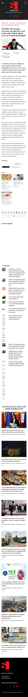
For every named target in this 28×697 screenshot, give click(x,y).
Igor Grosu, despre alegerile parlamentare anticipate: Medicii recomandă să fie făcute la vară (16, 363)
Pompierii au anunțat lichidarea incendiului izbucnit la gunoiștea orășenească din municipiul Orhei (13, 616)
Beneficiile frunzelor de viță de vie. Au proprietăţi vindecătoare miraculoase (16, 303)
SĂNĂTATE (6, 46)
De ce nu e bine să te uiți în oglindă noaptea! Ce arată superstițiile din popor (15, 317)
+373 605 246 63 (5, 676)
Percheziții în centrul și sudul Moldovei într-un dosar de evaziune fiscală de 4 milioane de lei (14, 646)
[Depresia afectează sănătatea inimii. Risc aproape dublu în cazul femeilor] (18, 177)
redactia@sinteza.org (6, 678)
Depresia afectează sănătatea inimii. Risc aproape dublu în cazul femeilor (18, 183)
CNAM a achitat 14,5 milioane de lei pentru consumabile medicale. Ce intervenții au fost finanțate (13, 583)
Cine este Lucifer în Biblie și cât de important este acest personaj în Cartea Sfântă (17, 310)
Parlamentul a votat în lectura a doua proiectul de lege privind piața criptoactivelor (14, 460)
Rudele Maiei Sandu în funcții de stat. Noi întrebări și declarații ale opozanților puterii (13, 431)
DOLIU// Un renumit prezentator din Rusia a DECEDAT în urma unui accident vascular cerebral (17, 346)
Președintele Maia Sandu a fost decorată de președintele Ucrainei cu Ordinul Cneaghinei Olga (13, 520)
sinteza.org (14, 10)
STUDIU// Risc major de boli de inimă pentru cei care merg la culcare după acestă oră (7, 201)
